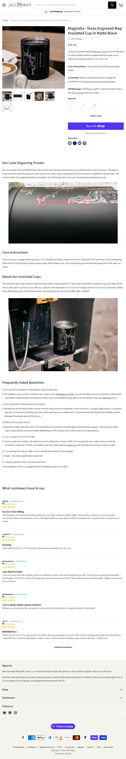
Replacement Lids (46, 747)
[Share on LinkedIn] (79, 143)
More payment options (95, 133)
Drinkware (31, 747)
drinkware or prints (65, 394)
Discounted (108, 747)
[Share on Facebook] (70, 143)
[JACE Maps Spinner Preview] (28, 96)
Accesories (69, 747)
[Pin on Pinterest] (84, 143)
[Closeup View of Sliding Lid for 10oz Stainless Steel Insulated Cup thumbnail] (7, 107)
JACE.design (77, 38)
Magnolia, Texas (100, 51)
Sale (98, 747)
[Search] (112, 5)
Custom (90, 747)
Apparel (80, 747)
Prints (59, 747)
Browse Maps (18, 747)
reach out (107, 397)
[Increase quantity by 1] (95, 105)
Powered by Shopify (63, 753)
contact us (71, 445)
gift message (78, 92)
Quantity (72, 99)
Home (5, 20)
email (30, 466)
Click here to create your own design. (98, 81)
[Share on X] (75, 143)
